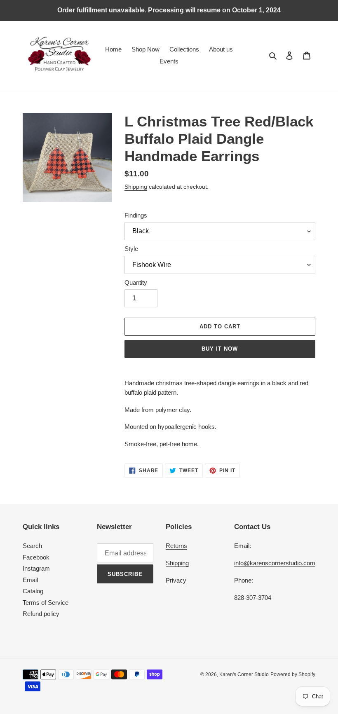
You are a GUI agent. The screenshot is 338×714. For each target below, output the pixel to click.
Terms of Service (45, 602)
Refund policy (41, 613)
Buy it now (220, 349)
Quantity (135, 282)
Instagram (36, 568)
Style (131, 248)
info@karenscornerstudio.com (274, 563)
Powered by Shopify (292, 674)
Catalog (33, 591)
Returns (176, 545)
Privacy (176, 580)
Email (30, 579)
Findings (135, 215)
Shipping (135, 186)
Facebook (36, 557)
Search (32, 545)
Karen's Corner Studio (244, 674)
